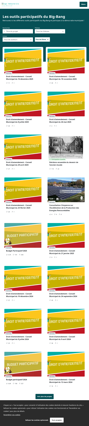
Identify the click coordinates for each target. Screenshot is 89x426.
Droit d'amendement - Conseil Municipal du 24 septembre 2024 (63, 295)
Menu (83, 4)
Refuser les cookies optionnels (36, 420)
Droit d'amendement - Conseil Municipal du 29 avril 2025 (19, 163)
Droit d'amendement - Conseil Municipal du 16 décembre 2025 (19, 77)
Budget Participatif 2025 (16, 251)
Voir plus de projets (44, 396)
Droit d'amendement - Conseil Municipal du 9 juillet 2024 (19, 337)
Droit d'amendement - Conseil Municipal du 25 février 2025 (19, 206)
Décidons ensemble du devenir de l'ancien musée (63, 163)
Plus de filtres (41, 39)
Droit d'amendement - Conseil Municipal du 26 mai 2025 (62, 120)
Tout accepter (57, 420)
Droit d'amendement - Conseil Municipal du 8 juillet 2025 (19, 120)
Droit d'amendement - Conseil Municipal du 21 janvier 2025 (62, 252)
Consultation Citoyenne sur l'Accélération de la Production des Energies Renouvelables (64, 208)
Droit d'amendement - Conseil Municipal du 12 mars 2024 (62, 380)
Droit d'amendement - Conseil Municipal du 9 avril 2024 (62, 337)
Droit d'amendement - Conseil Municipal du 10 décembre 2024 (19, 295)
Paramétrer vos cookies (11, 415)
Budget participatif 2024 (16, 379)
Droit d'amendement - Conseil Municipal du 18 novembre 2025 (63, 77)
